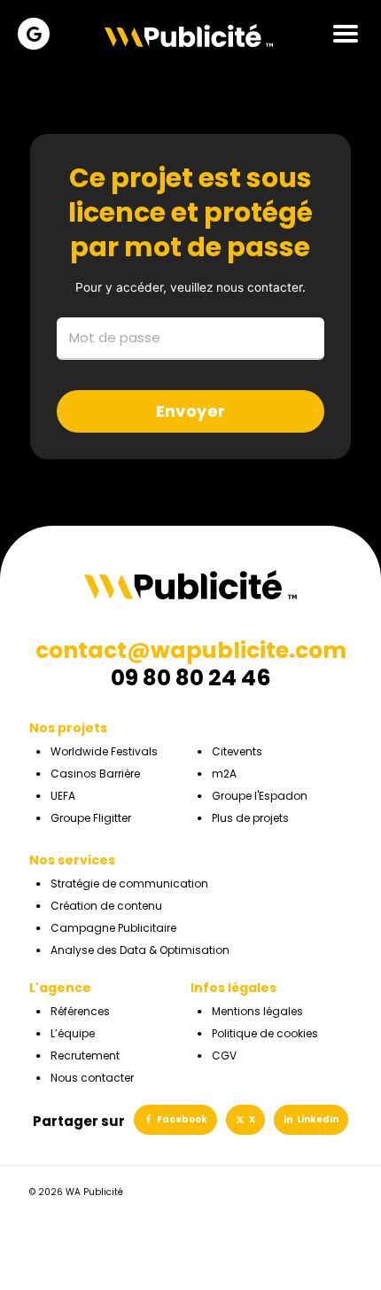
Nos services (72, 860)
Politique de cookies (265, 1033)
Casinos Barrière (95, 773)
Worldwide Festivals (104, 751)
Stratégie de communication (129, 883)
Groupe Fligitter (91, 817)
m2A (224, 773)
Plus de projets (250, 817)
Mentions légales (257, 1011)
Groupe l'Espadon (259, 795)
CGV (224, 1055)
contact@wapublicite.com (190, 650)
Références (80, 1011)
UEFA (63, 795)
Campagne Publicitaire (113, 927)
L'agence (60, 988)
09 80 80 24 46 (191, 677)
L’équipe (73, 1033)
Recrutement (85, 1055)
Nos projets (68, 728)
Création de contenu (106, 905)
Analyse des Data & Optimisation (140, 950)
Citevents (237, 751)
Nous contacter (92, 1077)
